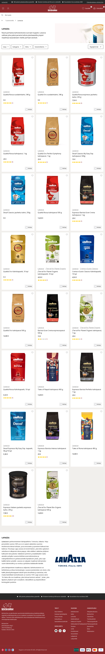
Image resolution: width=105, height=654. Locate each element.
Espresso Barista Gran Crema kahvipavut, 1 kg (83, 213)
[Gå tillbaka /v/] (2, 20)
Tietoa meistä (58, 616)
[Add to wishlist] (32, 57)
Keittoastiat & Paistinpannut (79, 624)
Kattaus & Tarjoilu (76, 621)
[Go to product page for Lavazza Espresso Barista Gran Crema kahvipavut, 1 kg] (87, 190)
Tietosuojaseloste (92, 621)
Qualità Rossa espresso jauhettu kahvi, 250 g (84, 95)
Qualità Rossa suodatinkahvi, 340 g (16, 94)
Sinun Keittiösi (59, 612)
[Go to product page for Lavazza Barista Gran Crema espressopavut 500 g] (52, 308)
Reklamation (90, 631)
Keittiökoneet (75, 612)
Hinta (27, 47)
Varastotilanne (39, 47)
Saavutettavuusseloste (61, 621)
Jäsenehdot (90, 626)
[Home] (52, 8)
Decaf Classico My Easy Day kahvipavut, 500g (82, 154)
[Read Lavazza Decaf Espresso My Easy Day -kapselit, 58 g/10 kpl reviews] (5, 457)
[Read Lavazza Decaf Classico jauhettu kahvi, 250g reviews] (5, 221)
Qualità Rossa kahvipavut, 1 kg (15, 153)
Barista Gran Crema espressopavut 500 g (51, 331)
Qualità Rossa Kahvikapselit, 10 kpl (16, 389)
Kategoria (16, 47)
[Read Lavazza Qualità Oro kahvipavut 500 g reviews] (5, 339)
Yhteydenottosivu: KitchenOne (95, 2)
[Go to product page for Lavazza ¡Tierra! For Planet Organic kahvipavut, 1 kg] (87, 308)
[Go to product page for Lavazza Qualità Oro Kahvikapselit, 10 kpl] (18, 249)
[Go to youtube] (56, 630)
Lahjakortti (74, 636)
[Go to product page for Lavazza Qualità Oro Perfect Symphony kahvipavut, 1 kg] (52, 131)
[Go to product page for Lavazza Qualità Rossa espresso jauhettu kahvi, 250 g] (87, 72)
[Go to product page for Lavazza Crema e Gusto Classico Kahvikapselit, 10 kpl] (87, 249)
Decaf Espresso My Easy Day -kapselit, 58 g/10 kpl (18, 449)
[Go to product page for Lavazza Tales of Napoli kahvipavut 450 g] (52, 367)
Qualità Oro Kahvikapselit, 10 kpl (15, 271)
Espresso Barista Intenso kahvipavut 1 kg (52, 449)
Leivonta (73, 616)
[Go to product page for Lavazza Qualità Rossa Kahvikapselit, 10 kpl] (18, 367)
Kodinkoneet (74, 631)
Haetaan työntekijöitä (61, 614)
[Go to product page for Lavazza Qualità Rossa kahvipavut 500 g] (52, 190)
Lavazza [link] (20, 20)
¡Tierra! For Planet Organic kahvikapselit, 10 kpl (48, 272)
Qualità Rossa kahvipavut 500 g (50, 212)
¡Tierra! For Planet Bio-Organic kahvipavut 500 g (49, 508)
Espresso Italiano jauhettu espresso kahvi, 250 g (17, 508)
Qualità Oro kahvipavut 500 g (14, 330)
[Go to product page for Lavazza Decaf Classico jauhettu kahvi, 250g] (18, 190)
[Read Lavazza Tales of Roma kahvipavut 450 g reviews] (74, 457)
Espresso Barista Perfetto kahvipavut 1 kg (86, 390)
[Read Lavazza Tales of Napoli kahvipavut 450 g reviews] (40, 398)
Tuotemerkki (9, 20)
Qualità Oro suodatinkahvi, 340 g (50, 94)
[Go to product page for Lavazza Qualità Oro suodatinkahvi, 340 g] (52, 72)
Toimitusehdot (91, 619)
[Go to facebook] (64, 630)
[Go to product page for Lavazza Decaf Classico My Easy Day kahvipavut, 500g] (87, 131)
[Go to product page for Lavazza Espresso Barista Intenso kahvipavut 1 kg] (52, 426)
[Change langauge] (3, 650)
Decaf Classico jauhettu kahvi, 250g (16, 212)
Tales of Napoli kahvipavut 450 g (50, 389)
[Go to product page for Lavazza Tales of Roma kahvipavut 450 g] (87, 426)
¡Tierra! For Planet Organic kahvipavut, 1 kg (87, 331)
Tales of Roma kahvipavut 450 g (84, 448)
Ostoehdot (90, 616)
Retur (88, 629)
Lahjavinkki (74, 639)
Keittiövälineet (75, 619)
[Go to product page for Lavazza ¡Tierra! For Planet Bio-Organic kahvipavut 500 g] (52, 485)
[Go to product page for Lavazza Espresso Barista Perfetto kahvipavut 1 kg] (87, 367)
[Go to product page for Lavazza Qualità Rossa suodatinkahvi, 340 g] (18, 72)
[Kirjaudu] (8, 8)
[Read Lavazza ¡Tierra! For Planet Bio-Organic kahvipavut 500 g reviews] (40, 516)
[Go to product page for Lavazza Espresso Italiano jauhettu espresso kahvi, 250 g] (18, 485)
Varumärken (74, 634)
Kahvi (72, 614)
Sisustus (73, 626)
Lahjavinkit (4, 2)
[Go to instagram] (60, 630)
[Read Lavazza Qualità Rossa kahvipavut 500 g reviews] (40, 221)
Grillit (72, 629)
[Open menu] (3, 8)
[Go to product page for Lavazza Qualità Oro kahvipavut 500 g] (18, 308)
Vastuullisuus (58, 619)
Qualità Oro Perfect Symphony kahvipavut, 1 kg (49, 154)
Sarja (4, 47)
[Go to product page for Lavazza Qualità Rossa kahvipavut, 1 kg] (18, 131)
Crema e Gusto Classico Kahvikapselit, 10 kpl (86, 272)
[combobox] (52, 15)
